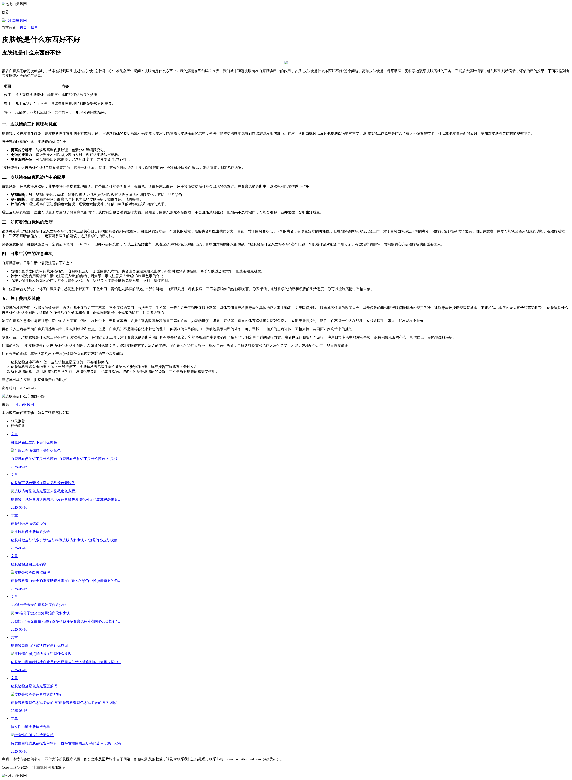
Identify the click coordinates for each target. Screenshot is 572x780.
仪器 (34, 27)
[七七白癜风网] (14, 20)
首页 (23, 27)
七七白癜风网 (23, 404)
